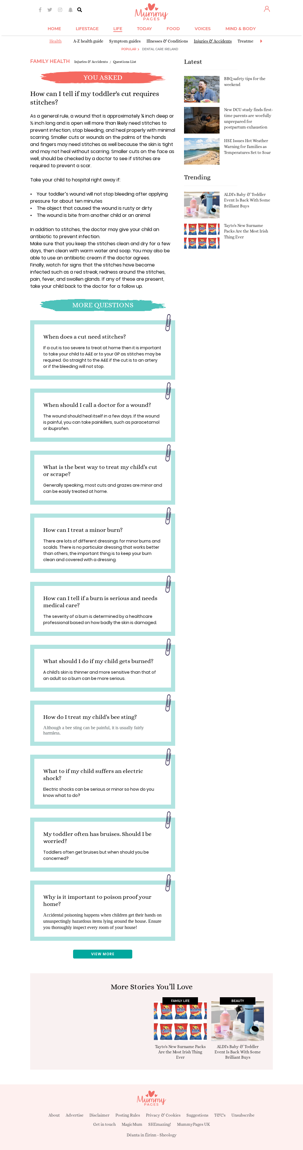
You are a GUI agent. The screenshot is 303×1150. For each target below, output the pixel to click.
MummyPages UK (193, 1124)
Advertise (74, 1115)
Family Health (50, 61)
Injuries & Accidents (213, 41)
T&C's (219, 1115)
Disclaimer (99, 1115)
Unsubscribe (242, 1115)
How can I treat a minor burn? (83, 530)
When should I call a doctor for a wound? (97, 405)
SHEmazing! (159, 1124)
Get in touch (104, 1124)
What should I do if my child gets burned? (98, 661)
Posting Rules (127, 1115)
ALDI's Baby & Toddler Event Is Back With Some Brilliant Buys (247, 200)
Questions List (124, 62)
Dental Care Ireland (160, 49)
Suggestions (197, 1115)
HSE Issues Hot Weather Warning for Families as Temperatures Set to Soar (247, 146)
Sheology (168, 1135)
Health (55, 41)
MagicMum (132, 1124)
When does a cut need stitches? (84, 336)
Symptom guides (125, 41)
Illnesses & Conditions (167, 41)
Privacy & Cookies (163, 1115)
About (54, 1115)
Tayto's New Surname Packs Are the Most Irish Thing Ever (246, 231)
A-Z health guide (88, 41)
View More (103, 953)
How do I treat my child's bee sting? (90, 717)
